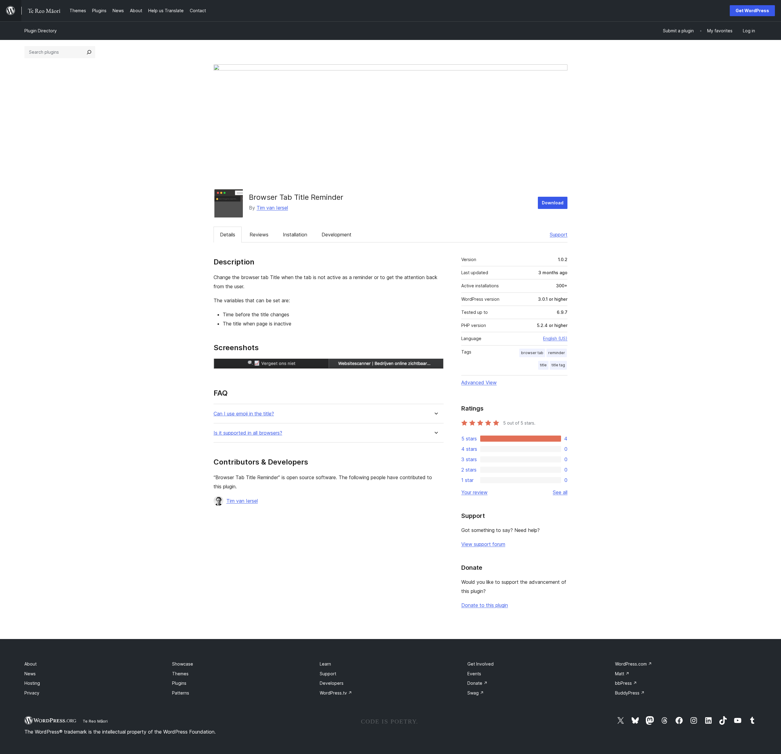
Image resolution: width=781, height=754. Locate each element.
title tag (558, 365)
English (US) (555, 338)
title (543, 365)
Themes (180, 673)
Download (552, 202)
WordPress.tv (336, 692)
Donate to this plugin (484, 605)
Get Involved (480, 663)
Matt (622, 673)
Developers (332, 683)
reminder (556, 352)
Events (474, 673)
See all (560, 492)
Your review (474, 492)
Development (336, 235)
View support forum (483, 544)
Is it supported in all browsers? (248, 433)
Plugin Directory (40, 30)
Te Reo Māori (95, 721)
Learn (325, 663)
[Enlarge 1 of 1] (435, 367)
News (30, 673)
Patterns (180, 692)
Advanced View (479, 382)
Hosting (32, 683)
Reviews (259, 235)
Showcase (182, 663)
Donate (477, 683)
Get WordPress (752, 10)
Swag (475, 692)
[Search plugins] (89, 52)
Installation (295, 235)
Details (227, 235)
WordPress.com (633, 663)
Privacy (31, 692)
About (30, 663)
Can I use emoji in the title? (244, 414)
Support (558, 235)
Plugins (179, 683)
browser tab (532, 352)
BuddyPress (630, 692)
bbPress (626, 683)
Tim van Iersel (272, 208)
